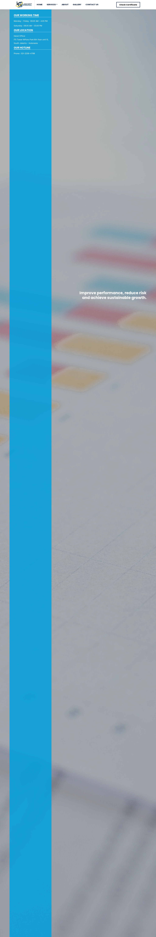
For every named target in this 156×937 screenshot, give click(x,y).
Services (51, 4)
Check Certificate (128, 4)
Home (40, 4)
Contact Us (92, 4)
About (65, 4)
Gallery (77, 4)
